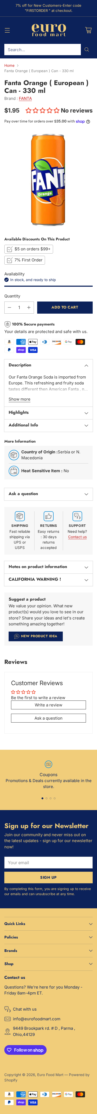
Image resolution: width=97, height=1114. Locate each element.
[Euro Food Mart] (49, 30)
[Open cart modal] (88, 30)
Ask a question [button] (48, 718)
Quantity (12, 296)
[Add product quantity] (29, 307)
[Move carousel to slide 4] (55, 798)
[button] (43, 110)
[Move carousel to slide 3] (50, 798)
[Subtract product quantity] (9, 307)
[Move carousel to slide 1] (42, 798)
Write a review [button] (48, 704)
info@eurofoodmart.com (36, 1018)
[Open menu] (7, 30)
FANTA (25, 98)
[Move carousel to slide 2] (46, 798)
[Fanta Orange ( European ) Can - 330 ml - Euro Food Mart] (48, 179)
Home (9, 65)
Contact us (77, 537)
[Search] (87, 49)
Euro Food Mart (50, 1075)
